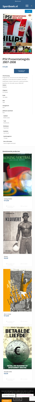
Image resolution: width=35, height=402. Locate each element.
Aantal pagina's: (7, 136)
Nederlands (6, 123)
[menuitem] (18, 1)
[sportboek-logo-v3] (14, 6)
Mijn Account (18, 1)
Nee (4, 107)
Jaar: (4, 100)
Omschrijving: (6, 75)
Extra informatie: (7, 141)
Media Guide (6, 117)
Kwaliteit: (5, 131)
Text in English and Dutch (9, 143)
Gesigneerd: (6, 105)
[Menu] (26, 6)
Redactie (5, 87)
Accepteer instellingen (8, 395)
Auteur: (4, 85)
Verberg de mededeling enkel (24, 395)
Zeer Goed (6, 133)
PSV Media (5, 92)
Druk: (4, 95)
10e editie (5, 97)
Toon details (24, 206)
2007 (4, 102)
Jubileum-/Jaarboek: (8, 110)
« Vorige (28, 11)
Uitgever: (5, 90)
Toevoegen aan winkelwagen (21, 71)
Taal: (4, 121)
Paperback (6, 128)
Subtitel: (5, 116)
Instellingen (18, 399)
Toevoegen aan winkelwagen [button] (11, 207)
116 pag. (5, 138)
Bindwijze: (6, 126)
